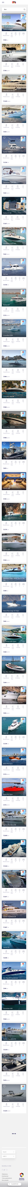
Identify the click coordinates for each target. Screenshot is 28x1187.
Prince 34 (6, 1100)
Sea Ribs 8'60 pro (8, 672)
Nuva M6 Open (8, 764)
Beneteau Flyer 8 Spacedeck (12, 60)
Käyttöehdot (5, 1176)
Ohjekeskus (5, 1174)
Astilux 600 (6, 549)
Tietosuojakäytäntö (7, 1178)
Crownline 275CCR (9, 427)
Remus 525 (6, 1070)
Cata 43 (5, 733)
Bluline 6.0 (6, 305)
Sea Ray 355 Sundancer (10, 978)
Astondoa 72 (7, 855)
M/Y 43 (5, 274)
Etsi (5, 9)
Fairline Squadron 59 (9, 825)
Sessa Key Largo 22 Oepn (11, 611)
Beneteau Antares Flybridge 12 (12, 458)
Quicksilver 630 (7, 1008)
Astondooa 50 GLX (9, 90)
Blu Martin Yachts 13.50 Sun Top (13, 886)
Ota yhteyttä (5, 1180)
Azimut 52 (6, 947)
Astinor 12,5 (6, 519)
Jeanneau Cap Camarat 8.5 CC (13, 702)
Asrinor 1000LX (8, 152)
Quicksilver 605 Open (9, 641)
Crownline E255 (8, 335)
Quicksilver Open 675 (9, 121)
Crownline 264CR (8, 396)
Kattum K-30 (7, 213)
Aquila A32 (6, 488)
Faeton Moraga (8, 29)
